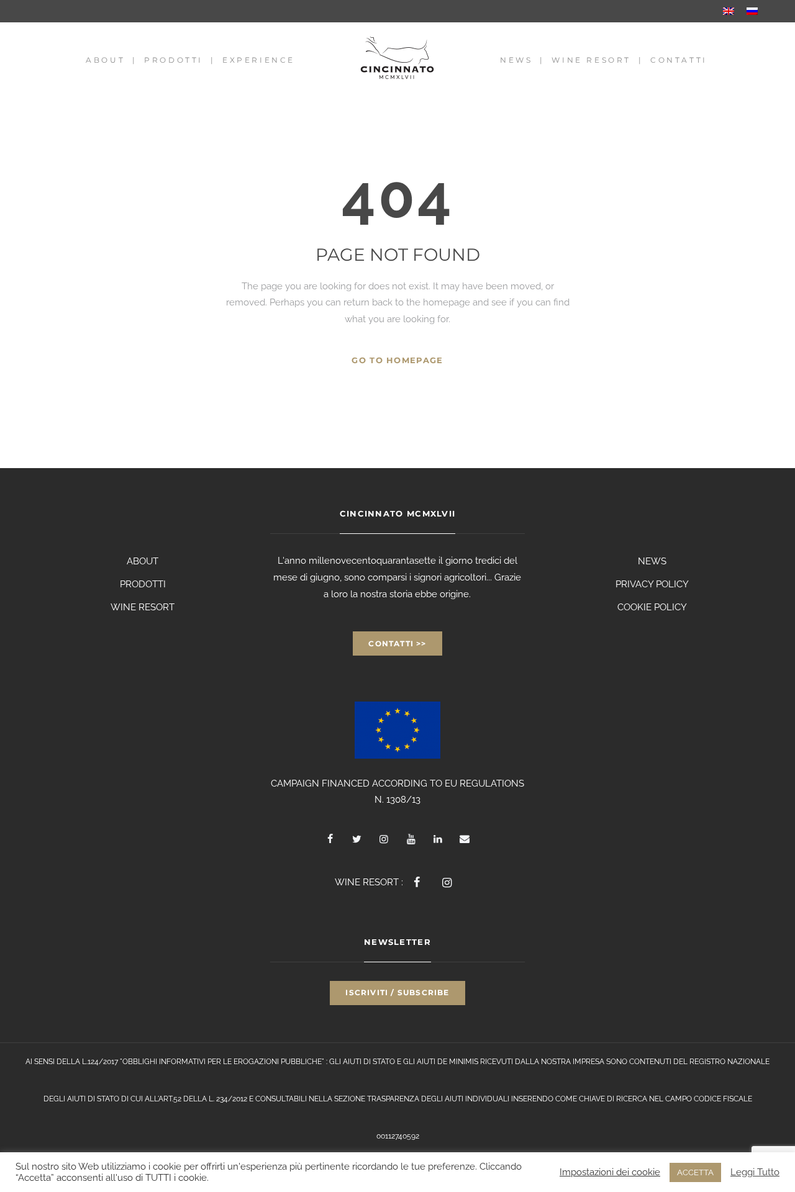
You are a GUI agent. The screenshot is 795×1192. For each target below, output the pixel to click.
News (516, 60)
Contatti (678, 60)
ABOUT (142, 561)
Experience (258, 60)
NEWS (652, 561)
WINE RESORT (143, 607)
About (105, 60)
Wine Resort (591, 60)
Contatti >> (397, 643)
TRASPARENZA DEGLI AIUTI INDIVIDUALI (438, 1099)
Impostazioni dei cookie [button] (610, 1172)
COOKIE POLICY (652, 607)
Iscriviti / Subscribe (397, 992)
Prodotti (173, 60)
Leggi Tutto (754, 1172)
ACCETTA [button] (695, 1172)
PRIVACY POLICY (652, 584)
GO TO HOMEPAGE (397, 360)
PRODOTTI (143, 584)
